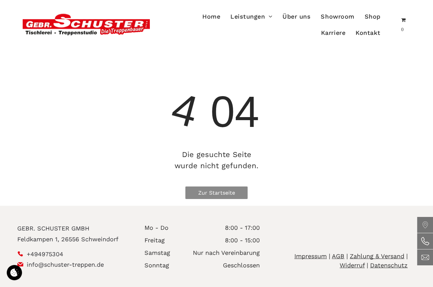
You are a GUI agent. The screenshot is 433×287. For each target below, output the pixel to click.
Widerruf (352, 265)
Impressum (310, 256)
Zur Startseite (216, 193)
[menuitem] (211, 16)
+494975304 (45, 254)
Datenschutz (389, 265)
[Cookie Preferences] (14, 272)
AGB (338, 256)
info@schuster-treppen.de (65, 264)
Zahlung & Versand (377, 256)
